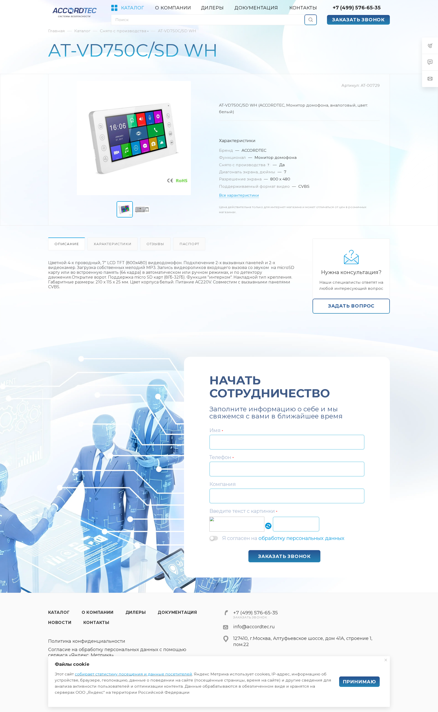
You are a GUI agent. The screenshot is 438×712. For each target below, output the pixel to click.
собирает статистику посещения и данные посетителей (133, 674)
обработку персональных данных (301, 538)
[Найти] (310, 19)
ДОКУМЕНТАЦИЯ (177, 612)
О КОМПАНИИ (98, 612)
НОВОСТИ (59, 622)
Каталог (59, 612)
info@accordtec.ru (254, 627)
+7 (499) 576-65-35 (357, 8)
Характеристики (112, 244)
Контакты (96, 622)
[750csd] (134, 138)
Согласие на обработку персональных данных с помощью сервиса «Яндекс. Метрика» (117, 652)
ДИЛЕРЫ (135, 612)
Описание (66, 244)
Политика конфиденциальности (86, 641)
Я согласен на (283, 538)
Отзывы (155, 244)
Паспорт (189, 244)
